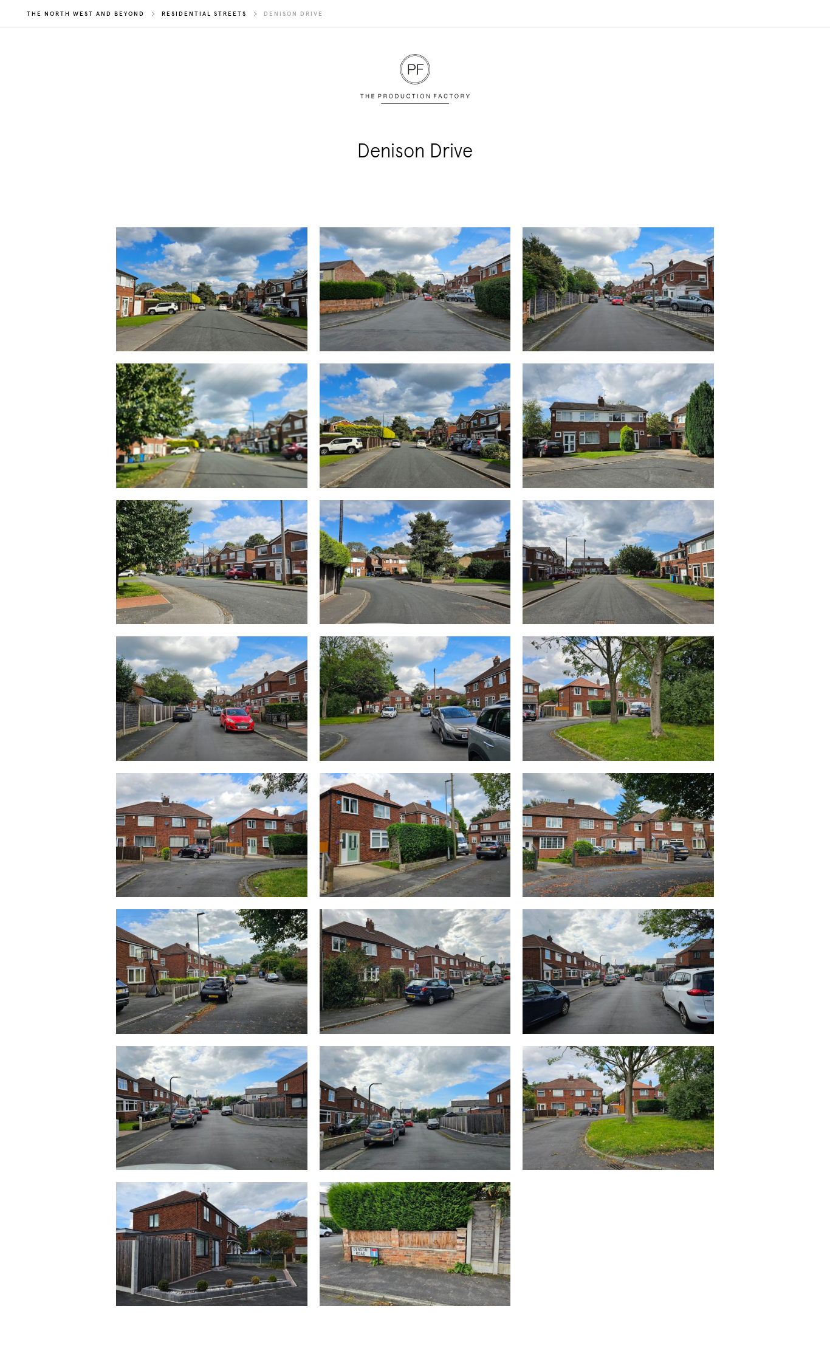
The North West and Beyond (86, 14)
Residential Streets (204, 14)
